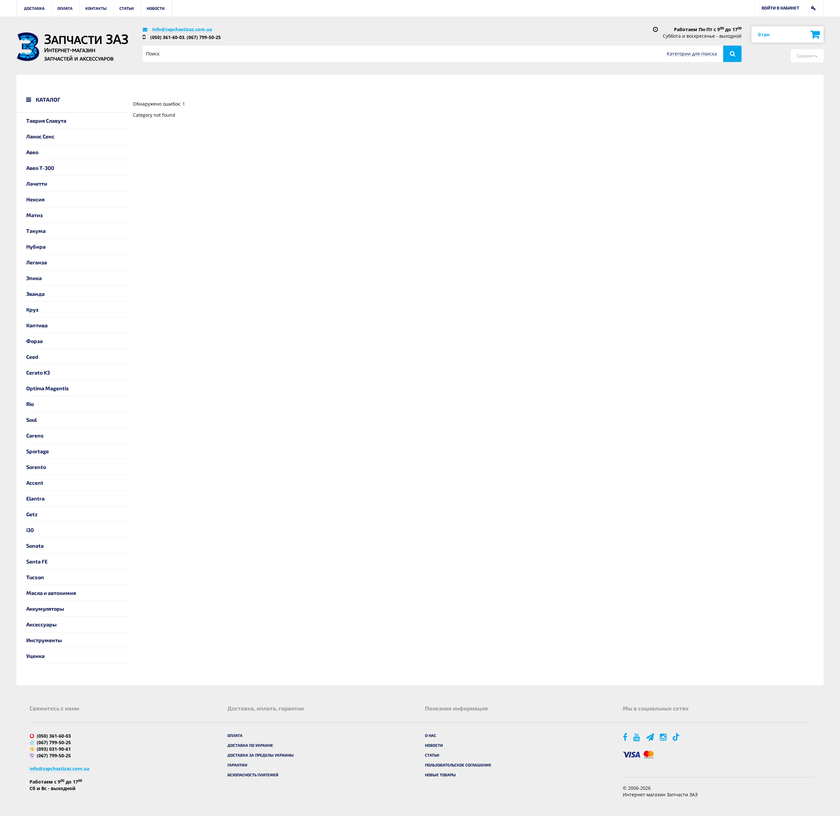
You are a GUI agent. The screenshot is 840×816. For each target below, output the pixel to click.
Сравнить (807, 55)
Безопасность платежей (253, 774)
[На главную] (27, 46)
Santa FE (37, 561)
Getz (31, 514)
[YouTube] (637, 736)
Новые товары (440, 774)
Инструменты (44, 640)
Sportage (37, 451)
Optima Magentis (47, 388)
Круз (32, 309)
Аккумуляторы (45, 608)
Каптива (37, 325)
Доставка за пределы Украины (260, 755)
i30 (30, 530)
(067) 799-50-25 (204, 37)
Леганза (36, 262)
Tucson (35, 577)
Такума (36, 231)
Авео (32, 152)
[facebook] (625, 736)
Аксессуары (41, 624)
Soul (31, 420)
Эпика (34, 278)
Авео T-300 (40, 168)
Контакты (96, 8)
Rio (30, 404)
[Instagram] (664, 736)
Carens (35, 435)
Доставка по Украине (250, 745)
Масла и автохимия (51, 593)
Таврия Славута (46, 120)
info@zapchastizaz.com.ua (182, 29)
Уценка (35, 656)
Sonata (35, 545)
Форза (34, 341)
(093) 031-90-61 (54, 749)
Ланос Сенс (40, 136)
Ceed (32, 357)
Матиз (34, 215)
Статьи (126, 8)
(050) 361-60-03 (167, 37)
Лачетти (36, 183)
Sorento (36, 467)
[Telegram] (650, 736)
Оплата (65, 8)
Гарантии (237, 765)
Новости (156, 8)
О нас (430, 735)
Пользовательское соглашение (458, 765)
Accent (34, 482)
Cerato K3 (38, 372)
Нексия (35, 199)
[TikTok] (677, 736)
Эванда (35, 294)
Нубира (36, 246)
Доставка (34, 8)
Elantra (35, 498)
